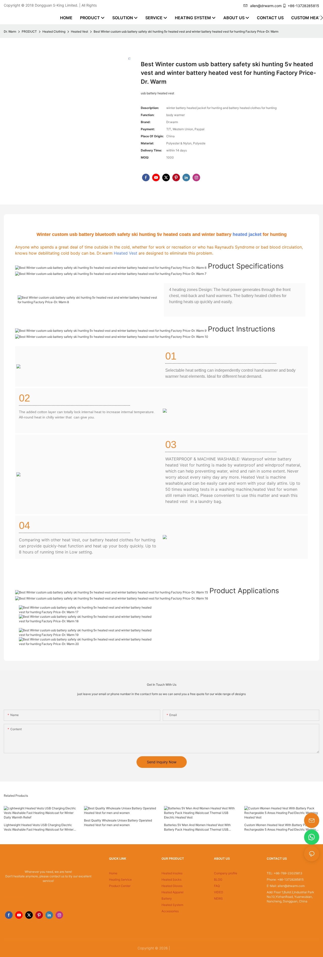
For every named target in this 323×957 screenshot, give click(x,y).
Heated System (172, 905)
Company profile (225, 873)
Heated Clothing (53, 31)
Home (113, 873)
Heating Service (120, 879)
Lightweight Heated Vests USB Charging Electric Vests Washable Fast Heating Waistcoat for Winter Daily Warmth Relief (38, 827)
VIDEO (218, 892)
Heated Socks (171, 879)
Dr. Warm (10, 31)
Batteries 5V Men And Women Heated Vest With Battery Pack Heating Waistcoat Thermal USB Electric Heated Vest (197, 827)
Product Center (119, 886)
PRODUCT (29, 31)
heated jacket (247, 234)
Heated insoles (172, 873)
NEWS (218, 898)
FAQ (217, 886)
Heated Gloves (172, 886)
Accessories (170, 911)
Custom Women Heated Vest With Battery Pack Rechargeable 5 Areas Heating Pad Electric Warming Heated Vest (281, 827)
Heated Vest (79, 31)
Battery (167, 898)
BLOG (218, 879)
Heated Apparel (172, 892)
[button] (321, 17)
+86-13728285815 (303, 6)
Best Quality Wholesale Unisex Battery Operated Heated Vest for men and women (118, 822)
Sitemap (178, 948)
